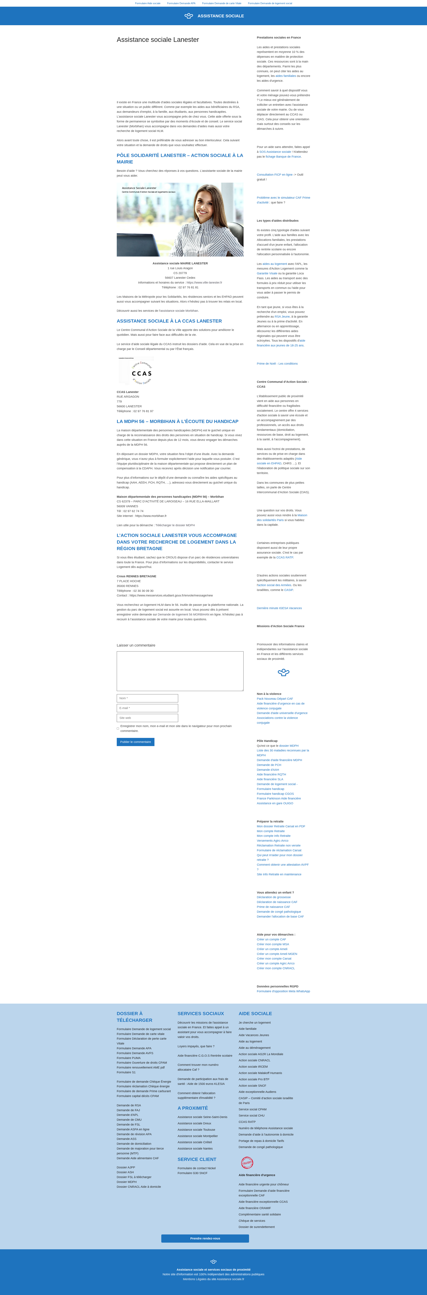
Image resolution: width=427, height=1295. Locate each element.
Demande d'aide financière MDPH (279, 760)
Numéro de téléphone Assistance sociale (266, 1128)
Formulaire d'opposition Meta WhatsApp (283, 991)
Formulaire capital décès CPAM (138, 1096)
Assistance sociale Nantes (195, 1148)
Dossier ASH (125, 1172)
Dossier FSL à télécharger (134, 1177)
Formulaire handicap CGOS (275, 793)
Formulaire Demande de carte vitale (140, 1034)
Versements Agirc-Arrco (272, 840)
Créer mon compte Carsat (274, 958)
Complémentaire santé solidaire (260, 1214)
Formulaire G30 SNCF (192, 1173)
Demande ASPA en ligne (133, 1129)
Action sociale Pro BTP (254, 1079)
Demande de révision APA (134, 1134)
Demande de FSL (128, 1124)
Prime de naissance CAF (273, 907)
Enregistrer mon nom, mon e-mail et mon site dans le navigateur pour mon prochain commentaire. (176, 728)
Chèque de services (252, 1220)
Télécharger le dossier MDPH (175, 525)
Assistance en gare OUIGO (275, 803)
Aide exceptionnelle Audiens (257, 1092)
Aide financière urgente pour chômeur (264, 1184)
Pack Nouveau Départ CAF (275, 698)
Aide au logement (250, 1041)
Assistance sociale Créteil (195, 1142)
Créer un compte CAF (271, 939)
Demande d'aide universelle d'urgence (282, 713)
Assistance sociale (221, 16)
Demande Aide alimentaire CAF (138, 1158)
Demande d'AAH (268, 769)
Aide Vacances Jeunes (254, 1035)
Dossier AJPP (126, 1167)
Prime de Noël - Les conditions (277, 363)
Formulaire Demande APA (181, 3)
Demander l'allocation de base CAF (280, 916)
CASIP (288, 590)
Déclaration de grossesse (274, 897)
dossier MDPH (289, 745)
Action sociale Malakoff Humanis (260, 1073)
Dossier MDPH (127, 1182)
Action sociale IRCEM (253, 1066)
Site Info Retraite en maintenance (279, 874)
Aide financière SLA (270, 779)
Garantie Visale (267, 273)
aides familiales (286, 76)
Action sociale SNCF (252, 1085)
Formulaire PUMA (129, 1058)
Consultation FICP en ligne (275, 174)
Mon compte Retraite (271, 831)
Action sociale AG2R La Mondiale (261, 1054)
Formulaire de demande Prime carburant (144, 1091)
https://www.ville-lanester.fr (204, 282)
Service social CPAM (253, 1109)
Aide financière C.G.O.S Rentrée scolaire (205, 1055)
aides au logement (275, 264)
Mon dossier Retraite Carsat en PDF (281, 826)
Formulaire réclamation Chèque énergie (143, 1086)
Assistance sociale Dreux (194, 1123)
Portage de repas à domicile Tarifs (261, 1141)
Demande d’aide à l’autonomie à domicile (266, 1134)
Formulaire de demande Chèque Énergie (144, 1081)
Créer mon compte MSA (273, 944)
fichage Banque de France (283, 156)
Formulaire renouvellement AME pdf (141, 1067)
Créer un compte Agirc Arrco (276, 963)
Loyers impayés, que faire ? (196, 1046)
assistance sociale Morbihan (179, 310)
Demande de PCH (269, 765)
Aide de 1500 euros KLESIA (206, 1084)
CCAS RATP (284, 557)
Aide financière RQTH (271, 774)
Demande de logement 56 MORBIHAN (183, 614)
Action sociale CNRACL (254, 1060)
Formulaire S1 (126, 1072)
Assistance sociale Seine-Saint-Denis (202, 1117)
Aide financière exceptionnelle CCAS (263, 1201)
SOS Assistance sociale (275, 151)
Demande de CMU (129, 1119)
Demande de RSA (129, 1105)
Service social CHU (252, 1115)
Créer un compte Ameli (272, 949)
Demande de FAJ (128, 1110)
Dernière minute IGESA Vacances (279, 608)
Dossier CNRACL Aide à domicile (139, 1186)
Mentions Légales (194, 1279)
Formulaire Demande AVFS (135, 1053)
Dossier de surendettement (257, 1227)
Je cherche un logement (255, 1022)
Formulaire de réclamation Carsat (279, 850)
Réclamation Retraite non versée (279, 845)
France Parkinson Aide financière (279, 798)
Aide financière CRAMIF (255, 1208)
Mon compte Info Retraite (274, 835)
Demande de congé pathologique (279, 911)
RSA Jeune (282, 316)
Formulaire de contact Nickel (197, 1168)
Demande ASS (126, 1139)
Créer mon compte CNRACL (276, 968)
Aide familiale (248, 1028)
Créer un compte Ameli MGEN (277, 954)
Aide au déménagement (255, 1047)
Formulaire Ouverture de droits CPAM (142, 1062)
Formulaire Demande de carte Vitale (221, 3)
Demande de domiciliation (134, 1143)
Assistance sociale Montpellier (198, 1136)
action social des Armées (274, 585)
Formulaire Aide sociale (147, 3)
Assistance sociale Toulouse (196, 1129)
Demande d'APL (127, 1115)
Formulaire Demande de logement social (270, 3)
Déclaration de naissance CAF (277, 902)
